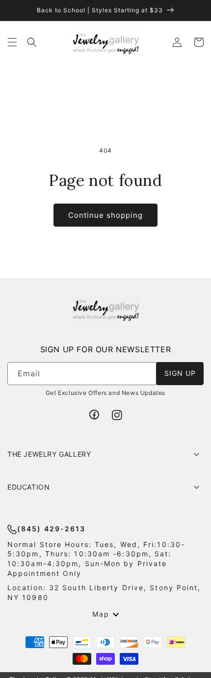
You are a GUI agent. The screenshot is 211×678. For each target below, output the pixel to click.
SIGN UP (180, 373)
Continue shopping (105, 215)
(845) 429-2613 (51, 528)
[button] (12, 42)
